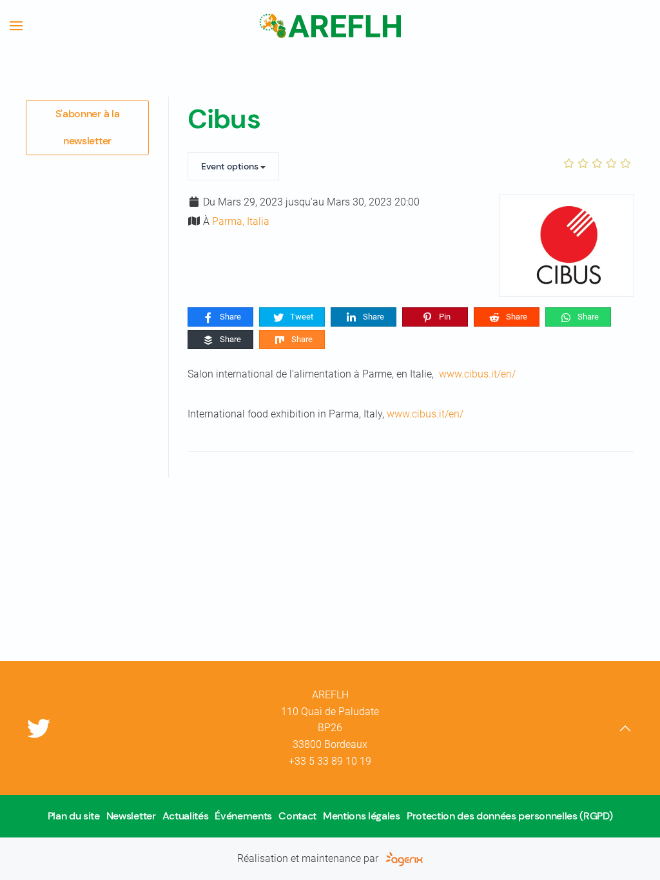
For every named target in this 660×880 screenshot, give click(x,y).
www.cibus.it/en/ (477, 374)
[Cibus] (566, 245)
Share (229, 316)
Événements (243, 816)
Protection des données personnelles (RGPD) (510, 816)
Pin (444, 316)
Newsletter (131, 816)
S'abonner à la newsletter (87, 127)
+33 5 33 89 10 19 (330, 761)
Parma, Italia (240, 221)
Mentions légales (361, 816)
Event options (230, 166)
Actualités (185, 816)
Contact (297, 816)
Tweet (300, 316)
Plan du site (74, 816)
